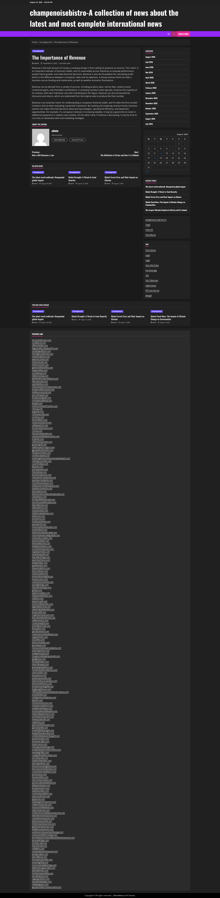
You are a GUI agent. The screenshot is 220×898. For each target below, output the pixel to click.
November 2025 (151, 103)
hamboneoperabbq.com (42, 873)
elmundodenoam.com (41, 340)
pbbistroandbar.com (41, 593)
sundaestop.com (39, 373)
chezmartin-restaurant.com (44, 477)
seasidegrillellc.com (40, 752)
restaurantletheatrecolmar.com (46, 436)
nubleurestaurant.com (42, 804)
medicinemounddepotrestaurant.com (48, 813)
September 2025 (152, 113)
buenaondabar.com (40, 540)
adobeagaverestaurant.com (44, 802)
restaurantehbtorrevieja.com (44, 835)
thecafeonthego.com (41, 557)
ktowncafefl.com (39, 612)
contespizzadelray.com (42, 400)
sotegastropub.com (40, 653)
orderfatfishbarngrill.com (43, 730)
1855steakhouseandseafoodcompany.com (50, 692)
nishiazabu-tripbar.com (42, 538)
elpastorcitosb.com (40, 359)
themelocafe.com (39, 846)
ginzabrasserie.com (40, 631)
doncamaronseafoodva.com (44, 769)
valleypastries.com (40, 425)
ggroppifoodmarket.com (42, 450)
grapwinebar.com (39, 565)
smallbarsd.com (39, 343)
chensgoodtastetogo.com (43, 747)
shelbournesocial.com (41, 392)
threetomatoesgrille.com (43, 686)
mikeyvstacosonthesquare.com (45, 485)
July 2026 (149, 62)
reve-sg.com (37, 408)
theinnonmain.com (40, 365)
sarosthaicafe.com (40, 758)
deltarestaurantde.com (42, 821)
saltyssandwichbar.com (42, 595)
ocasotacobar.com (40, 510)
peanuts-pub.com (39, 601)
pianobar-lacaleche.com (42, 480)
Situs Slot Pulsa (152, 265)
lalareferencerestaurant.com (44, 815)
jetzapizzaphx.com (40, 854)
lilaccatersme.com (40, 381)
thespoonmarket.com (41, 452)
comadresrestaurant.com (43, 818)
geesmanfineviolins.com (42, 367)
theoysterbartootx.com (42, 703)
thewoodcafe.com (40, 362)
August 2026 (150, 57)
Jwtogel (149, 295)
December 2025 (151, 98)
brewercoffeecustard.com (43, 389)
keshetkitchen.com (40, 870)
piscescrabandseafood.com (44, 782)
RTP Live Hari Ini (152, 290)
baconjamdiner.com (41, 763)
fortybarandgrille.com (41, 397)
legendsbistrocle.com (41, 606)
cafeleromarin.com (40, 620)
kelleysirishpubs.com (41, 785)
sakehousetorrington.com (43, 447)
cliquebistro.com (39, 496)
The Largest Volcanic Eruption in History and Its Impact (166, 210)
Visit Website (59, 140)
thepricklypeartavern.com (43, 714)
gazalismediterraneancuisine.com (46, 887)
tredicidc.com (38, 439)
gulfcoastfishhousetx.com (43, 725)
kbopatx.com (37, 466)
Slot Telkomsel (152, 280)
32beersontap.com (40, 376)
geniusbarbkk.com (40, 727)
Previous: (43, 154)
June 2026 (149, 67)
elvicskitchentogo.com (41, 587)
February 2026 (151, 87)
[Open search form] (168, 34)
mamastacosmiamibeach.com (45, 634)
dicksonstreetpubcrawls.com (44, 532)
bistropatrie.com (39, 491)
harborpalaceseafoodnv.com (44, 527)
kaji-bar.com (37, 700)
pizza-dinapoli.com (40, 395)
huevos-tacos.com (40, 579)
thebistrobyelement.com (43, 513)
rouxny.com (37, 430)
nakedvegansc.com (40, 884)
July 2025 (149, 124)
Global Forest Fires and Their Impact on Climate (121, 179)
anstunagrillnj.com (40, 862)
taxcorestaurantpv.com (42, 780)
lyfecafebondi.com (40, 505)
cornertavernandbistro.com (44, 771)
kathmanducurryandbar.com (44, 681)
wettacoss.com (38, 516)
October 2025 (151, 108)
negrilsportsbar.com (41, 551)
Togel (148, 224)
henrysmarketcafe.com (42, 433)
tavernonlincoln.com (41, 796)
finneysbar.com (38, 628)
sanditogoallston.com (41, 351)
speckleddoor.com (40, 384)
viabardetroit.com (40, 507)
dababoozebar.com (40, 791)
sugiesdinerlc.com (40, 637)
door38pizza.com (39, 857)
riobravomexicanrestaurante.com (46, 386)
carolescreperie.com (41, 455)
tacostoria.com (38, 518)
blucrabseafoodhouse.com (43, 617)
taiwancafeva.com (40, 370)
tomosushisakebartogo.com (44, 865)
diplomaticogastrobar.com (43, 868)
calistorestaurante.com (42, 441)
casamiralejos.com (40, 463)
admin (36, 63)
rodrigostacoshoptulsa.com (44, 697)
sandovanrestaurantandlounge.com (47, 832)
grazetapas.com (39, 645)
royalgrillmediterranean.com (44, 755)
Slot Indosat (151, 250)
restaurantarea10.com (42, 422)
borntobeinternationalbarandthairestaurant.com (53, 837)
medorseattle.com (40, 573)
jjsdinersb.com (38, 799)
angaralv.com (38, 411)
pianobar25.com (39, 524)
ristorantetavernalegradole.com (46, 535)
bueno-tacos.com (39, 744)
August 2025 (150, 118)
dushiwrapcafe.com (40, 554)
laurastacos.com (39, 675)
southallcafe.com (39, 694)
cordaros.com (38, 417)
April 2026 (150, 77)
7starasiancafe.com (40, 414)
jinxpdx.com (37, 403)
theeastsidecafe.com (41, 719)
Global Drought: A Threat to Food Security (82, 179)
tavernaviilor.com (39, 672)
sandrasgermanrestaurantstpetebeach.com (51, 458)
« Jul (147, 171)
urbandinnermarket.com (43, 582)
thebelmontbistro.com (42, 546)
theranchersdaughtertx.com (44, 766)
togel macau (151, 285)
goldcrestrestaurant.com (43, 826)
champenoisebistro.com (42, 705)
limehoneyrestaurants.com (44, 824)
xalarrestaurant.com (41, 810)
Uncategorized (38, 51)
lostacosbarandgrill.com (42, 576)
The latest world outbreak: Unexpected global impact (48, 179)
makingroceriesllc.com (42, 461)
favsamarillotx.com (40, 777)
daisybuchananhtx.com (42, 488)
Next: (120, 154)
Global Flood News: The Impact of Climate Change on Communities (168, 318)
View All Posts (77, 140)
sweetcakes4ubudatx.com (43, 609)
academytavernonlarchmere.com (46, 749)
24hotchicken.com (40, 345)
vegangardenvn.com (41, 878)
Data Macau (151, 235)
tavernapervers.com (41, 650)
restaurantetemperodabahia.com (46, 648)
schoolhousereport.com (42, 483)
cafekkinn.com (38, 848)
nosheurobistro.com (41, 356)
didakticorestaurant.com (43, 829)
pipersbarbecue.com (41, 560)
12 (161, 153)
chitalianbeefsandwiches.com (45, 670)
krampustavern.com (41, 788)
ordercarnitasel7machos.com (45, 406)
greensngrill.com (39, 444)
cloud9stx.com (38, 639)
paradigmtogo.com (40, 584)
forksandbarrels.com (41, 543)
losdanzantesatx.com (41, 521)
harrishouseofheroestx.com (44, 502)
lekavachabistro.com (41, 568)
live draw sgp (151, 270)
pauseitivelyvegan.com (42, 881)
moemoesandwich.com (42, 793)
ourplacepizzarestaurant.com (45, 851)
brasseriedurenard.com (42, 428)
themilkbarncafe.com (41, 626)
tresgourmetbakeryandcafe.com (46, 656)
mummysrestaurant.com (43, 716)
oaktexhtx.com (38, 722)
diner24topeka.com (40, 664)
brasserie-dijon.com (40, 741)
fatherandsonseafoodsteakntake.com (48, 494)
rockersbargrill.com (40, 623)
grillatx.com (37, 590)
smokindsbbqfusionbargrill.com (46, 736)
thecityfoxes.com (39, 472)
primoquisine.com (40, 469)
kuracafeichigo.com (40, 840)
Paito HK (149, 229)
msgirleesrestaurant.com (43, 615)
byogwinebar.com (40, 562)
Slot (147, 275)
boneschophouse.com (41, 474)
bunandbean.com (39, 419)
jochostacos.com (39, 774)
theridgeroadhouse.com (42, 354)
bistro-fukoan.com (40, 571)
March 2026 (150, 82)
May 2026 (149, 72)
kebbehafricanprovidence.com (45, 378)
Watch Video (183, 34)
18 (155, 158)
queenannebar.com (40, 738)
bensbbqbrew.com (40, 876)
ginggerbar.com (39, 659)
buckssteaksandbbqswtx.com (45, 711)
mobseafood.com (39, 529)
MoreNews (118, 895)
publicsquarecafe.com (41, 678)
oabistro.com (38, 598)
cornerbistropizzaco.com (43, 549)
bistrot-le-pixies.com (41, 642)
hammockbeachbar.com (42, 604)
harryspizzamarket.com (42, 859)
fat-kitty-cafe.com (39, 843)
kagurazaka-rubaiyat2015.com (45, 348)
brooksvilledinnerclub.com (43, 499)
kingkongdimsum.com (41, 689)
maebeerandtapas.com (42, 708)
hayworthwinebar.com (42, 760)
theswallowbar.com (40, 661)
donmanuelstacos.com (42, 683)
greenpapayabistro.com (42, 667)
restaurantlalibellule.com (43, 807)
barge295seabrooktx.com (43, 733)
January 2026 (151, 93)
